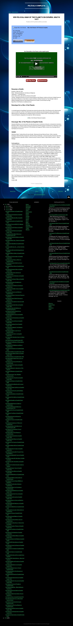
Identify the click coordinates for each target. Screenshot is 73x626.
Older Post (60, 191)
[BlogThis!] (13, 180)
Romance (28, 225)
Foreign (27, 217)
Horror (27, 220)
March (7, 206)
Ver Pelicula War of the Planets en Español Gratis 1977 (36, 18)
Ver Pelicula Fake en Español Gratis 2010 (14, 597)
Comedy (28, 208)
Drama (27, 213)
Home (10, 12)
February (8, 207)
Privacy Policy (52, 304)
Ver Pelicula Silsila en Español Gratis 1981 (14, 351)
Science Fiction (15, 12)
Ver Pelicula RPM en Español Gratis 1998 (58, 214)
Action (27, 204)
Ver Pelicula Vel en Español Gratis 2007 (14, 340)
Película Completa (36, 6)
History (27, 219)
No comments (43, 21)
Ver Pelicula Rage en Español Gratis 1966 (14, 356)
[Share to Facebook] (16, 180)
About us (51, 303)
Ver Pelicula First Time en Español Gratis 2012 (59, 263)
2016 (6, 618)
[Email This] (12, 180)
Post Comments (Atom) (39, 194)
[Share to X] (15, 180)
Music (27, 222)
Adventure (28, 205)
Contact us (51, 307)
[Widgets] (68, 197)
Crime (27, 210)
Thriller (27, 228)
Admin (36, 21)
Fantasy (27, 216)
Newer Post (12, 191)
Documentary (29, 211)
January (8, 209)
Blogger (47, 623)
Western (28, 229)
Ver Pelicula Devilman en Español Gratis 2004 (59, 290)
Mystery (27, 223)
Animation (28, 207)
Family (27, 214)
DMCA (50, 306)
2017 (6, 204)
